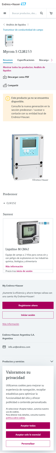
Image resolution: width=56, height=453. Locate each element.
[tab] (9, 60)
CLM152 (11, 203)
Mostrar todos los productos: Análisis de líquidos (24, 69)
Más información (14, 266)
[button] (28, 305)
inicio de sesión (24, 271)
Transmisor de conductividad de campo (23, 29)
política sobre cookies (15, 417)
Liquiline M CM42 (17, 249)
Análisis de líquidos (16, 24)
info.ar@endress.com (19, 346)
